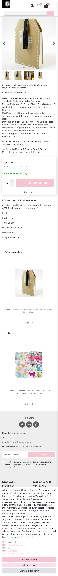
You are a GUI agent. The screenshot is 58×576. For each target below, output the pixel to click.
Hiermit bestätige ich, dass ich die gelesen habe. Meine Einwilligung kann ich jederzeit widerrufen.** (28, 464)
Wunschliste (30, 192)
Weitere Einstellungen (12, 554)
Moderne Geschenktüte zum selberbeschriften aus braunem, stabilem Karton (29, 311)
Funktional (12, 551)
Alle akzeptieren (29, 559)
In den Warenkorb (35, 183)
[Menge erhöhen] (12, 181)
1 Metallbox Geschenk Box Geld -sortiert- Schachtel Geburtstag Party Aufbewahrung (29, 392)
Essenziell (11, 542)
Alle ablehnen (29, 565)
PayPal (10, 548)
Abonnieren (41, 454)
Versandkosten (25, 167)
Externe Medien (14, 545)
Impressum (46, 531)
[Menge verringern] (12, 185)
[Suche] (50, 13)
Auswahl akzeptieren (29, 571)
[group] (29, 283)
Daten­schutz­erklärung (29, 537)
